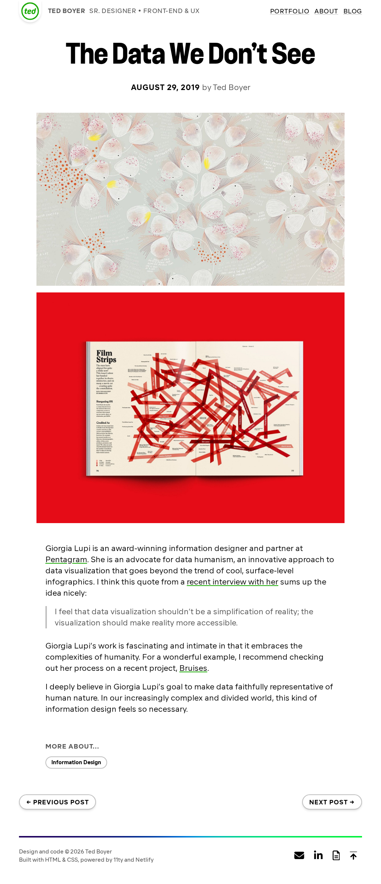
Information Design (76, 762)
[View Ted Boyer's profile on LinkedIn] (318, 855)
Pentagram (66, 559)
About (326, 11)
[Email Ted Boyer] (299, 855)
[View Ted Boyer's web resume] (336, 855)
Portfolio (290, 11)
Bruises (193, 668)
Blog (352, 11)
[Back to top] (353, 855)
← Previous (57, 802)
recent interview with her (232, 581)
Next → (332, 802)
